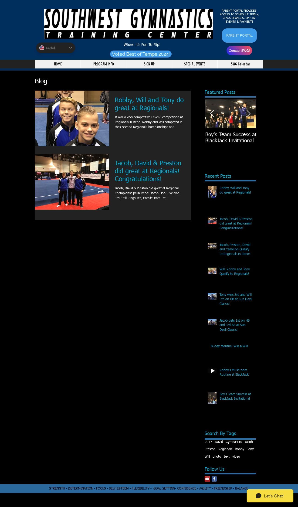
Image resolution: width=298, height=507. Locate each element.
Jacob (249, 442)
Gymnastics (234, 442)
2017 (208, 442)
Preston (210, 449)
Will (207, 456)
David (219, 442)
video (236, 456)
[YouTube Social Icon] (207, 479)
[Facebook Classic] (214, 479)
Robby (239, 449)
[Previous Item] (212, 113)
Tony (250, 449)
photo (217, 456)
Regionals (225, 449)
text (227, 456)
